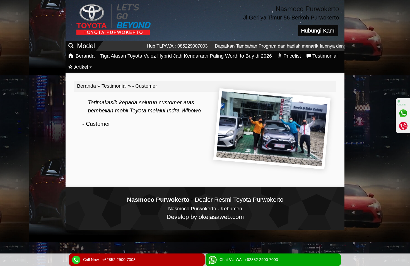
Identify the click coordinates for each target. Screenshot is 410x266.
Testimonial (324, 56)
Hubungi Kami (318, 31)
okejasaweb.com (221, 216)
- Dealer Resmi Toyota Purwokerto (205, 199)
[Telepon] (403, 125)
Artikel (81, 67)
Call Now (109, 259)
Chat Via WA (249, 259)
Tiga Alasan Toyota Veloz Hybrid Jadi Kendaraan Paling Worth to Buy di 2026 (186, 56)
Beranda (84, 56)
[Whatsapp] (403, 113)
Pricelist (292, 56)
